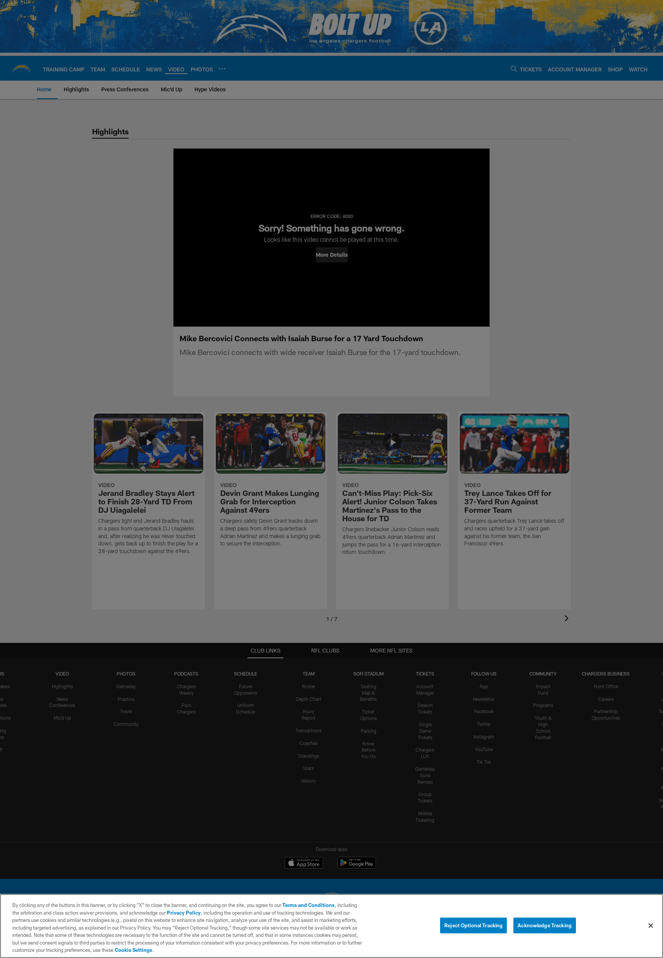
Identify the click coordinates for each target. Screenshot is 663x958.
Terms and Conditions (308, 905)
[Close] (650, 925)
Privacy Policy (184, 913)
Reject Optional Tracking (473, 925)
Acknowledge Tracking (545, 925)
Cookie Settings (133, 950)
